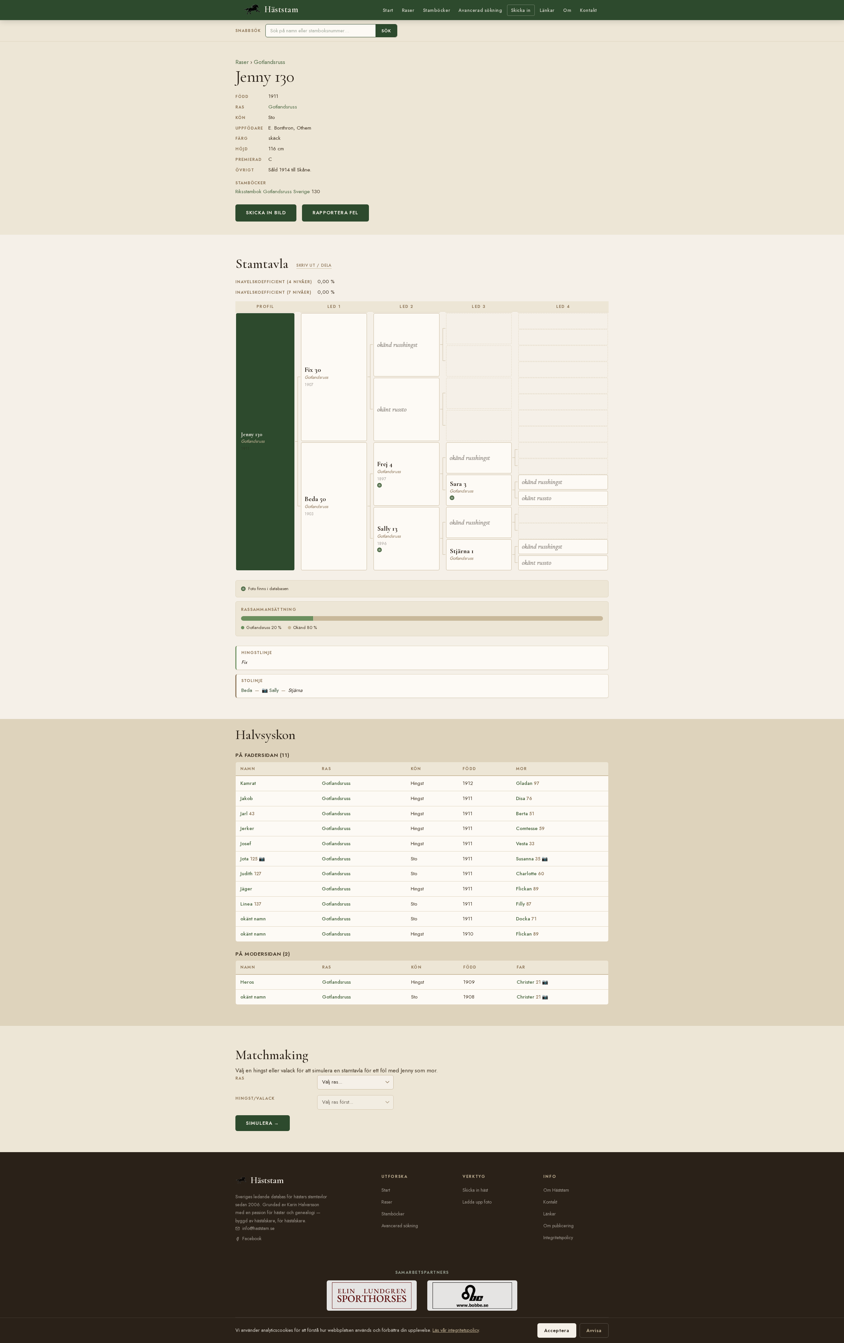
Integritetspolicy (558, 1237)
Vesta (525, 843)
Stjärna (295, 690)
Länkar (547, 10)
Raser (408, 10)
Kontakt (588, 10)
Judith (250, 873)
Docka (526, 918)
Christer (529, 982)
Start (388, 10)
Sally (270, 690)
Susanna (528, 858)
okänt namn (253, 918)
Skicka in (521, 10)
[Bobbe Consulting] (472, 1295)
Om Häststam (556, 1190)
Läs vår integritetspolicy (456, 1330)
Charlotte (530, 873)
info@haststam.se (258, 1228)
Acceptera (556, 1330)
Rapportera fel (335, 212)
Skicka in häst (475, 1190)
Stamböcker (436, 10)
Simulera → (262, 1123)
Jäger (246, 888)
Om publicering (558, 1225)
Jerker (247, 828)
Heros (247, 982)
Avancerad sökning (480, 10)
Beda (246, 690)
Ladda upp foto (477, 1202)
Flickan (527, 888)
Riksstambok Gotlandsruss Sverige (272, 191)
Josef (245, 843)
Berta (525, 813)
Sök (386, 31)
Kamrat (248, 783)
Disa (524, 798)
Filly (523, 904)
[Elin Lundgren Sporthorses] (372, 1295)
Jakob (246, 798)
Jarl (247, 813)
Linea (250, 904)
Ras (239, 1078)
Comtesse (530, 828)
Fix (244, 662)
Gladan (527, 783)
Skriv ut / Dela (314, 265)
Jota (248, 858)
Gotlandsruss (269, 62)
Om (567, 10)
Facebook (251, 1238)
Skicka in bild (266, 212)
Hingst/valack (255, 1098)
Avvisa (594, 1330)
